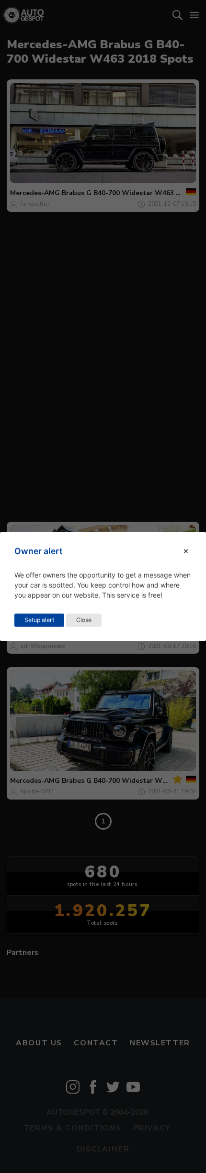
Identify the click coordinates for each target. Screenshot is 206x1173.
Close (84, 620)
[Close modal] (186, 551)
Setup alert (39, 620)
